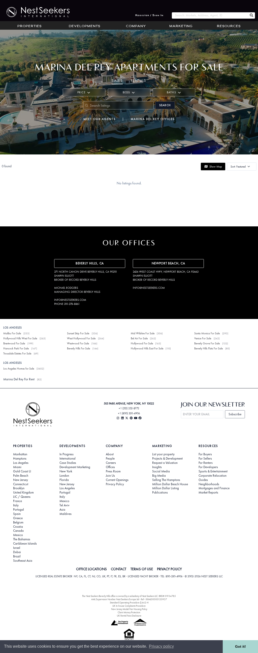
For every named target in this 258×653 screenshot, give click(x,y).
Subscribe (235, 414)
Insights (157, 467)
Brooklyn (18, 488)
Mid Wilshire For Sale (142, 333)
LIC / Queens (21, 497)
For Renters (206, 463)
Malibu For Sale (12, 333)
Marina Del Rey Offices (153, 119)
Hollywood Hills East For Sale (147, 348)
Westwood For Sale (78, 343)
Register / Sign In (149, 15)
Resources (229, 26)
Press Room (113, 471)
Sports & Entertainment (213, 471)
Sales (117, 80)
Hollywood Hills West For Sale (20, 338)
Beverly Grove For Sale (207, 343)
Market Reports (208, 493)
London (64, 476)
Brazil (17, 556)
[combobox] (210, 15)
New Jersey (20, 480)
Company (136, 26)
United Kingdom (23, 493)
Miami (17, 467)
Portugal (18, 510)
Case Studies (67, 463)
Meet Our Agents (99, 119)
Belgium (18, 522)
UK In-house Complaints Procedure (129, 605)
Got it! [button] (240, 646)
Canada (18, 531)
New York (65, 471)
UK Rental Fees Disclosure (129, 615)
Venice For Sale (202, 338)
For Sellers (205, 459)
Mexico (18, 535)
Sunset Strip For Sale (78, 333)
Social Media (161, 471)
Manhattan (20, 454)
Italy (16, 505)
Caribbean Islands (25, 544)
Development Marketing (74, 467)
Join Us (110, 476)
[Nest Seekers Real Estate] (35, 12)
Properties (29, 26)
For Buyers (205, 454)
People (110, 459)
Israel (16, 548)
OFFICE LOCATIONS (91, 569)
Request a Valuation (165, 463)
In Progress (66, 454)
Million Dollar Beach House (170, 484)
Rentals (138, 80)
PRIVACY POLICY (169, 569)
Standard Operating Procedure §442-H (129, 602)
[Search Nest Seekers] (251, 15)
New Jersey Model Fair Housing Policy (129, 609)
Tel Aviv (64, 505)
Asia (62, 510)
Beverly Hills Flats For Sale (208, 348)
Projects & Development (167, 459)
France (17, 501)
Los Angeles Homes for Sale (18, 368)
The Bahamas (21, 539)
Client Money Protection (129, 612)
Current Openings (117, 480)
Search (165, 105)
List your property (163, 454)
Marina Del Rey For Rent (19, 379)
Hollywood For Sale (142, 343)
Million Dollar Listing (165, 488)
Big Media (159, 476)
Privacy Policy (115, 484)
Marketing (180, 26)
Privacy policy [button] (161, 646)
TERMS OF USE (142, 569)
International (67, 459)
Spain (17, 514)
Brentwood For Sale (14, 343)
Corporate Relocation (213, 476)
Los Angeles (20, 463)
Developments (84, 26)
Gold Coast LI (22, 471)
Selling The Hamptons (166, 480)
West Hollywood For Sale (81, 338)
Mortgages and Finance (214, 488)
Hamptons (19, 459)
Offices (110, 467)
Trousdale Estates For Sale (17, 353)
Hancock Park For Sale (16, 348)
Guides (203, 480)
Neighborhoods (209, 484)
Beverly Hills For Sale (78, 348)
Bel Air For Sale (139, 338)
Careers (111, 463)
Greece (18, 518)
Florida (64, 480)
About (110, 454)
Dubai (17, 552)
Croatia (18, 527)
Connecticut (20, 484)
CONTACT (118, 569)
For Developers (208, 467)
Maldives (65, 514)
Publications (160, 493)
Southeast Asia (22, 561)
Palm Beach (20, 476)
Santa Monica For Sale (207, 333)
